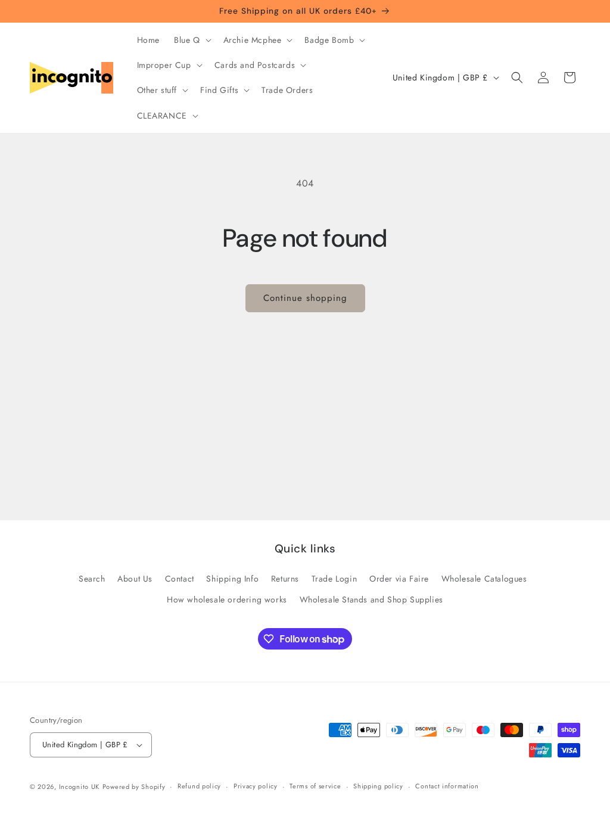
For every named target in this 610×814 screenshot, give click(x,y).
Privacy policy (256, 786)
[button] (191, 39)
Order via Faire (399, 579)
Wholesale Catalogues (484, 579)
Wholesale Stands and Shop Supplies (371, 599)
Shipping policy (378, 786)
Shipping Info (232, 579)
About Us (134, 579)
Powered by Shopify (134, 786)
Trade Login (334, 579)
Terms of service (315, 786)
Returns (285, 579)
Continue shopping (305, 298)
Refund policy (199, 786)
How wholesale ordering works (227, 599)
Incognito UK (79, 786)
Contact (179, 579)
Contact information (446, 786)
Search (92, 579)
